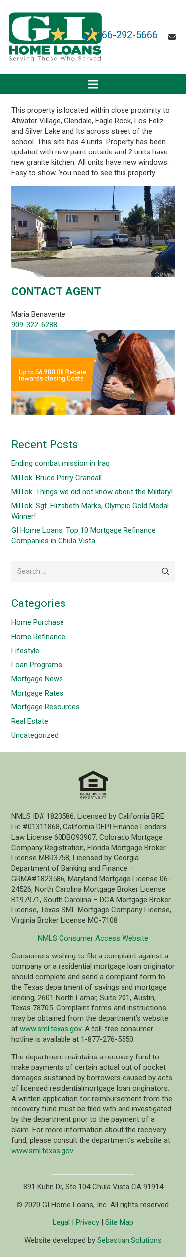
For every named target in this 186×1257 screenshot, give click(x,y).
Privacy (87, 1222)
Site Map (119, 1222)
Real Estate (29, 721)
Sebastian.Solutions (129, 1240)
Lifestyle (25, 650)
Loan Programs (36, 664)
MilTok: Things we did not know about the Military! (92, 491)
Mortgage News (37, 678)
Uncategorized (35, 735)
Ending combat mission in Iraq (60, 463)
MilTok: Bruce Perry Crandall (56, 477)
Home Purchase (37, 622)
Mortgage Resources (45, 707)
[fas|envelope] (173, 37)
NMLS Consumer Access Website (93, 938)
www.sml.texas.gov (50, 1028)
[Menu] (93, 84)
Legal (61, 1222)
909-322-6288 (34, 324)
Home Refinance (38, 636)
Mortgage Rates (37, 693)
